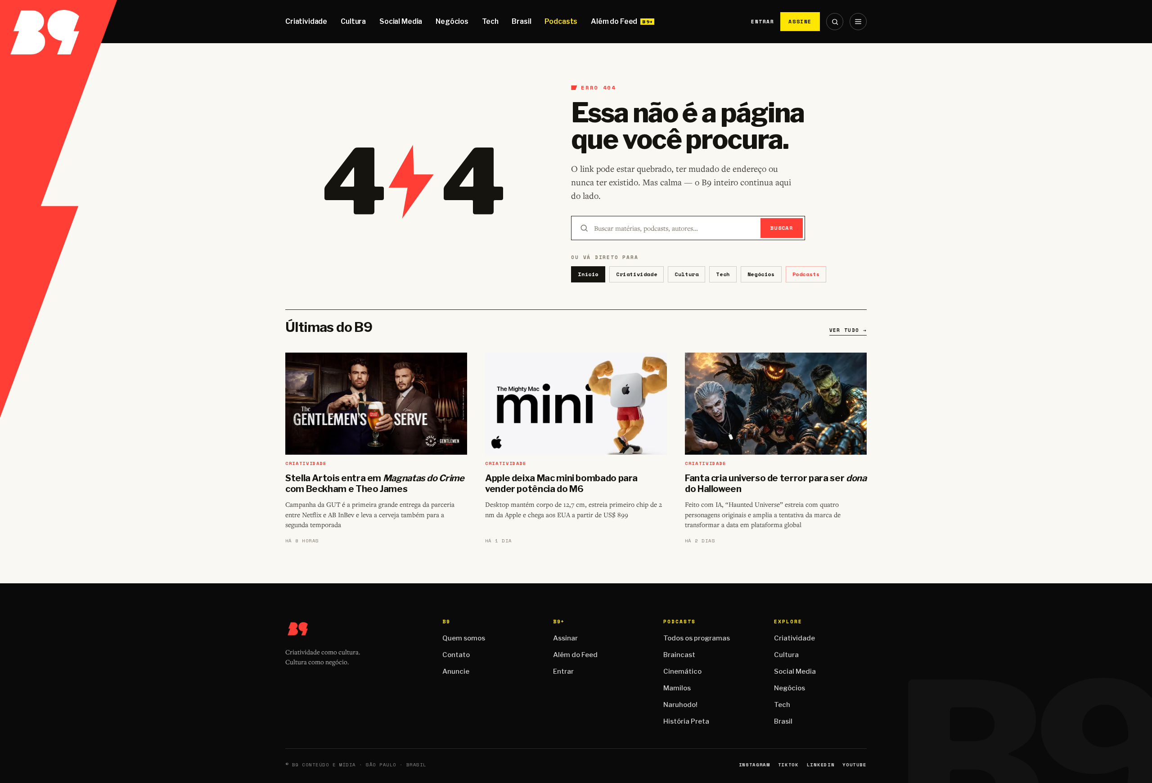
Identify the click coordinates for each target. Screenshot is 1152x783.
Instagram (754, 764)
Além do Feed (614, 21)
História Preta (686, 721)
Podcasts (560, 21)
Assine (800, 21)
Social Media (400, 21)
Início (588, 274)
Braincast (679, 655)
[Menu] (858, 21)
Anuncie (455, 671)
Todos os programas (696, 638)
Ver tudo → (848, 330)
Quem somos (463, 638)
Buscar (781, 228)
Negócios (452, 21)
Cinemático (682, 671)
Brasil (521, 21)
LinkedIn (820, 764)
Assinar (565, 638)
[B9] (58, 21)
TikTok (788, 764)
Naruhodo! (680, 705)
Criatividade (306, 21)
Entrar (762, 21)
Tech (490, 21)
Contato (456, 655)
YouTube (854, 764)
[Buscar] (834, 21)
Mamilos (677, 688)
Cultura (353, 21)
